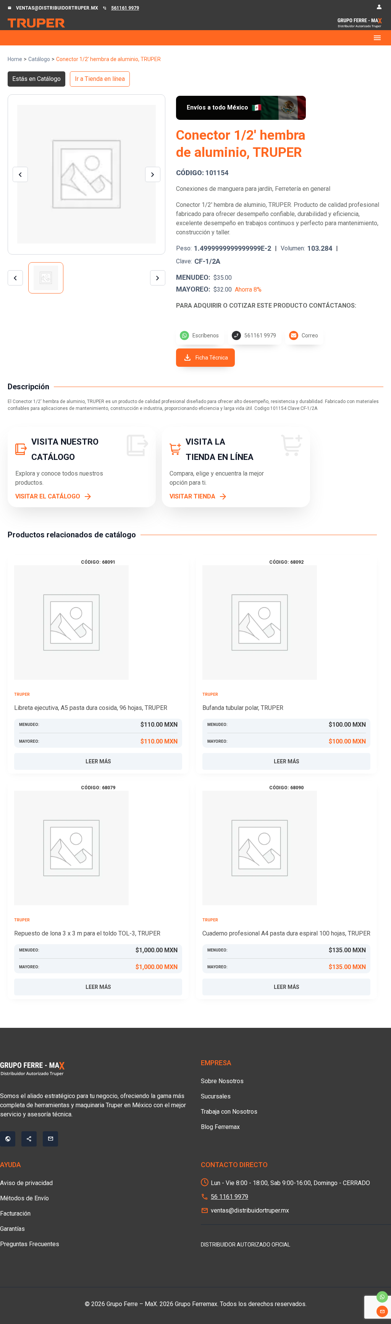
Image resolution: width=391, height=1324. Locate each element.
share (29, 1139)
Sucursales (216, 1096)
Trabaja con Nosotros (229, 1111)
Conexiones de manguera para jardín (224, 188)
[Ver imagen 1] (45, 278)
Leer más (98, 761)
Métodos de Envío (24, 1198)
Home (15, 59)
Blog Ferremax (220, 1126)
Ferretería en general (302, 188)
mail (382, 1311)
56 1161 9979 (229, 1196)
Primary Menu (195, 37)
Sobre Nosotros (222, 1081)
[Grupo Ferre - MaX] (36, 22)
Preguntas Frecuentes (29, 1244)
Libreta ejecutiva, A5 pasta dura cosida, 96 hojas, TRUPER (90, 707)
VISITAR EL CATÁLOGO (47, 496)
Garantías (12, 1228)
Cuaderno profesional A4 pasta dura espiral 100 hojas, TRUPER (286, 933)
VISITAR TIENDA (192, 496)
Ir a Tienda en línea (100, 78)
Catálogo (39, 59)
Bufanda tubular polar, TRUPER (242, 707)
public (8, 1139)
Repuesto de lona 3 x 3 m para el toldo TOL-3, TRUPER (87, 933)
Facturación (15, 1213)
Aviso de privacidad (26, 1183)
